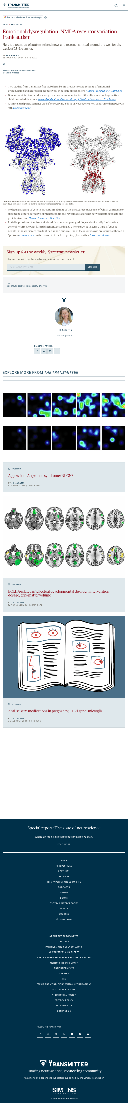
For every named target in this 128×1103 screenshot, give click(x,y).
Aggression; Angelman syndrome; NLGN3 (41, 476)
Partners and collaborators (64, 947)
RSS (64, 979)
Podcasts (64, 887)
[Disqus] (64, 774)
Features (64, 871)
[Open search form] (116, 5)
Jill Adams (12, 55)
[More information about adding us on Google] (45, 17)
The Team (64, 941)
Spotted (43, 286)
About (64, 936)
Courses (64, 914)
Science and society (28, 286)
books (64, 903)
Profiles (64, 876)
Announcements (64, 968)
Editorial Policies (64, 989)
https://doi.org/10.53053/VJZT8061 (36, 70)
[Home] (64, 1063)
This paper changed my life (64, 882)
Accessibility (64, 1006)
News (6, 24)
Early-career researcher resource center (64, 957)
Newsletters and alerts (64, 952)
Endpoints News (22, 108)
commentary (27, 235)
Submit (92, 267)
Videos (64, 892)
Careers (64, 973)
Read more (64, 844)
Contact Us (64, 1011)
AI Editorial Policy (64, 995)
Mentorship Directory (64, 963)
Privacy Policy (64, 1000)
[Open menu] (124, 5)
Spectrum (16, 24)
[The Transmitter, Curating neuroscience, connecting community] (28, 5)
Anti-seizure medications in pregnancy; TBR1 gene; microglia (55, 711)
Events (64, 909)
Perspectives (64, 866)
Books (64, 898)
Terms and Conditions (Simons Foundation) (64, 984)
